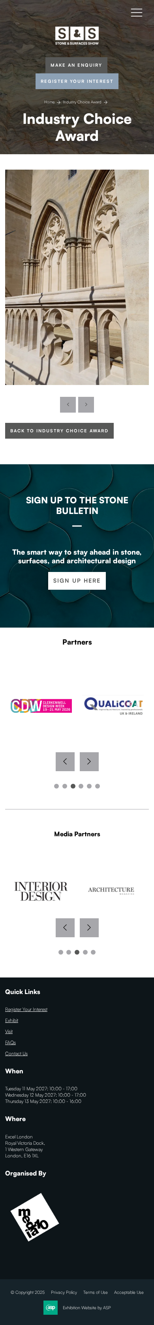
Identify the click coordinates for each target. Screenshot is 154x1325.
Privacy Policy (64, 1292)
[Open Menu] (137, 12)
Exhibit (11, 1020)
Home (49, 101)
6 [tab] (97, 786)
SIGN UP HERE (77, 580)
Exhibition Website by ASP (87, 1307)
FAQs (10, 1042)
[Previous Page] (68, 405)
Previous (65, 761)
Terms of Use (95, 1292)
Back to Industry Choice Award (59, 431)
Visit (9, 1031)
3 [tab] (73, 786)
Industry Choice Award (82, 101)
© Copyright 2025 (28, 1292)
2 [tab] (64, 786)
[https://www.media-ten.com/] (34, 1245)
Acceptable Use (129, 1292)
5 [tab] (89, 786)
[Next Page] (86, 405)
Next (89, 761)
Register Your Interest (77, 81)
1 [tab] (56, 786)
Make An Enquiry (76, 65)
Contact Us (16, 1053)
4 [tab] (81, 786)
